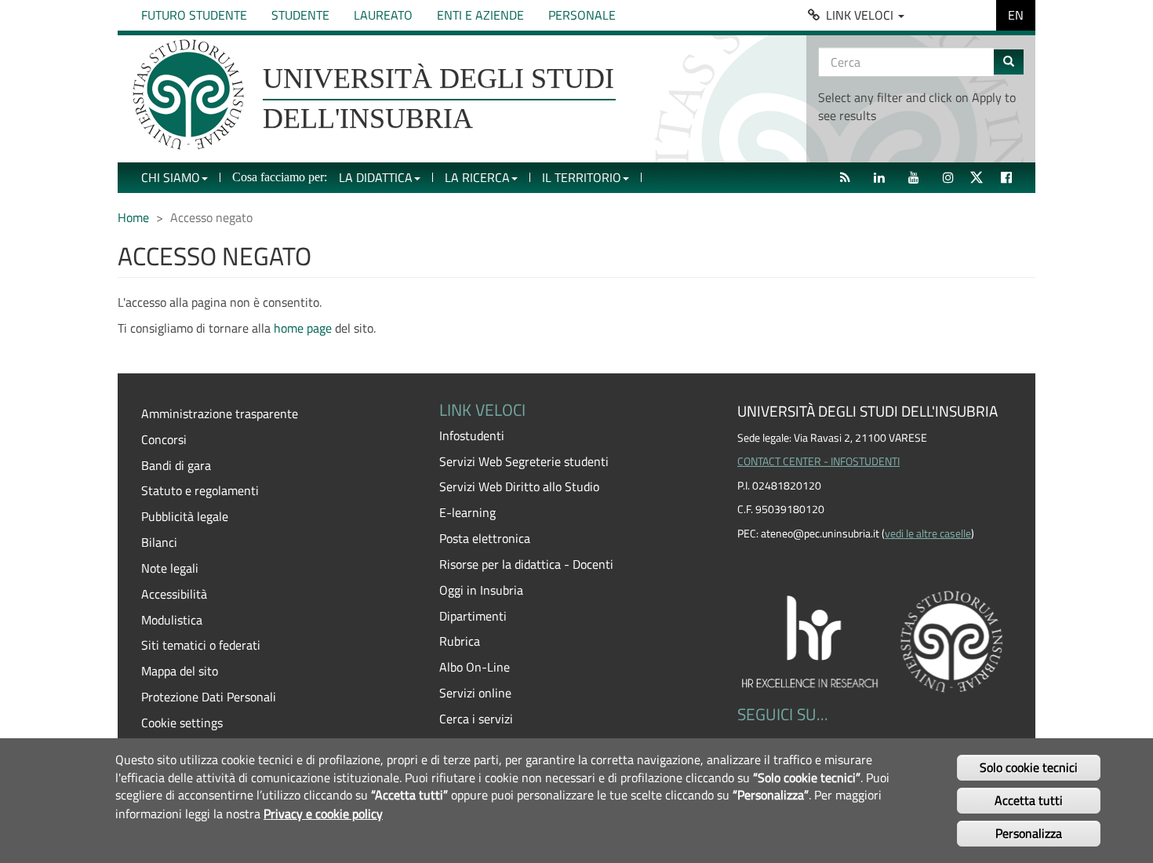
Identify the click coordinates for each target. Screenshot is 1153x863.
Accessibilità (174, 593)
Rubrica (459, 641)
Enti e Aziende (480, 14)
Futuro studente (194, 14)
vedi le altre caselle (928, 533)
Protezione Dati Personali (208, 696)
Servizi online (475, 692)
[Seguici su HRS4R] (874, 639)
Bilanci (159, 542)
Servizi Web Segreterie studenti (524, 461)
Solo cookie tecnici (1029, 766)
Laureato (383, 14)
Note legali (169, 568)
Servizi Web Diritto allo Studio (519, 486)
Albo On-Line (474, 666)
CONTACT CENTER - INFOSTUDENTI (818, 461)
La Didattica (376, 177)
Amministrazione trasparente (219, 413)
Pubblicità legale (184, 516)
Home (133, 217)
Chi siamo (170, 177)
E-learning (467, 512)
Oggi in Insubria (481, 590)
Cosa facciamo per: (279, 177)
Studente (300, 14)
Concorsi (164, 439)
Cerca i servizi (476, 718)
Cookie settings (182, 722)
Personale (582, 14)
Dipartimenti (473, 615)
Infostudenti (471, 435)
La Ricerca (477, 177)
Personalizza (1028, 833)
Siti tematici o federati (200, 644)
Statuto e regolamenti (200, 490)
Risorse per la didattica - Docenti (526, 564)
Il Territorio (581, 177)
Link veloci (861, 14)
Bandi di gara (176, 465)
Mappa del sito (179, 670)
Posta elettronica (484, 538)
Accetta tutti (1029, 800)
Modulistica (171, 619)
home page (303, 328)
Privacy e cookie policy (323, 812)
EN (1016, 14)
